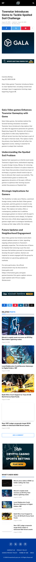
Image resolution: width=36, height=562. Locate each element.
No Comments (7, 23)
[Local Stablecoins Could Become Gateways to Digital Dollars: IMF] (18, 354)
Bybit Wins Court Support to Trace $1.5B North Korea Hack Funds (16, 396)
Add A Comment (18, 435)
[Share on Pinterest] (25, 28)
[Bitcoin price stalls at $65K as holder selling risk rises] (7, 483)
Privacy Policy (22, 550)
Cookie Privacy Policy (9, 552)
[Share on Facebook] (6, 28)
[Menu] (3, 3)
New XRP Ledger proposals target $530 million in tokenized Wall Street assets (16, 424)
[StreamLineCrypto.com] (18, 3)
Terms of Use (23, 552)
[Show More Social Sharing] (32, 28)
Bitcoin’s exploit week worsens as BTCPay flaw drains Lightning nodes (17, 338)
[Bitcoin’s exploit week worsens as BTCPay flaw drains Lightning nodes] (18, 326)
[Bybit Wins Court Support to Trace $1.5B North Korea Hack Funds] (18, 383)
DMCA (32, 552)
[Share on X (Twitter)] (16, 28)
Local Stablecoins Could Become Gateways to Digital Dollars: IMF (23, 504)
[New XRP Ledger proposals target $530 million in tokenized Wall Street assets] (18, 412)
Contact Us (11, 550)
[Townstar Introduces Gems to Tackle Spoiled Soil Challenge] (18, 43)
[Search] (33, 3)
